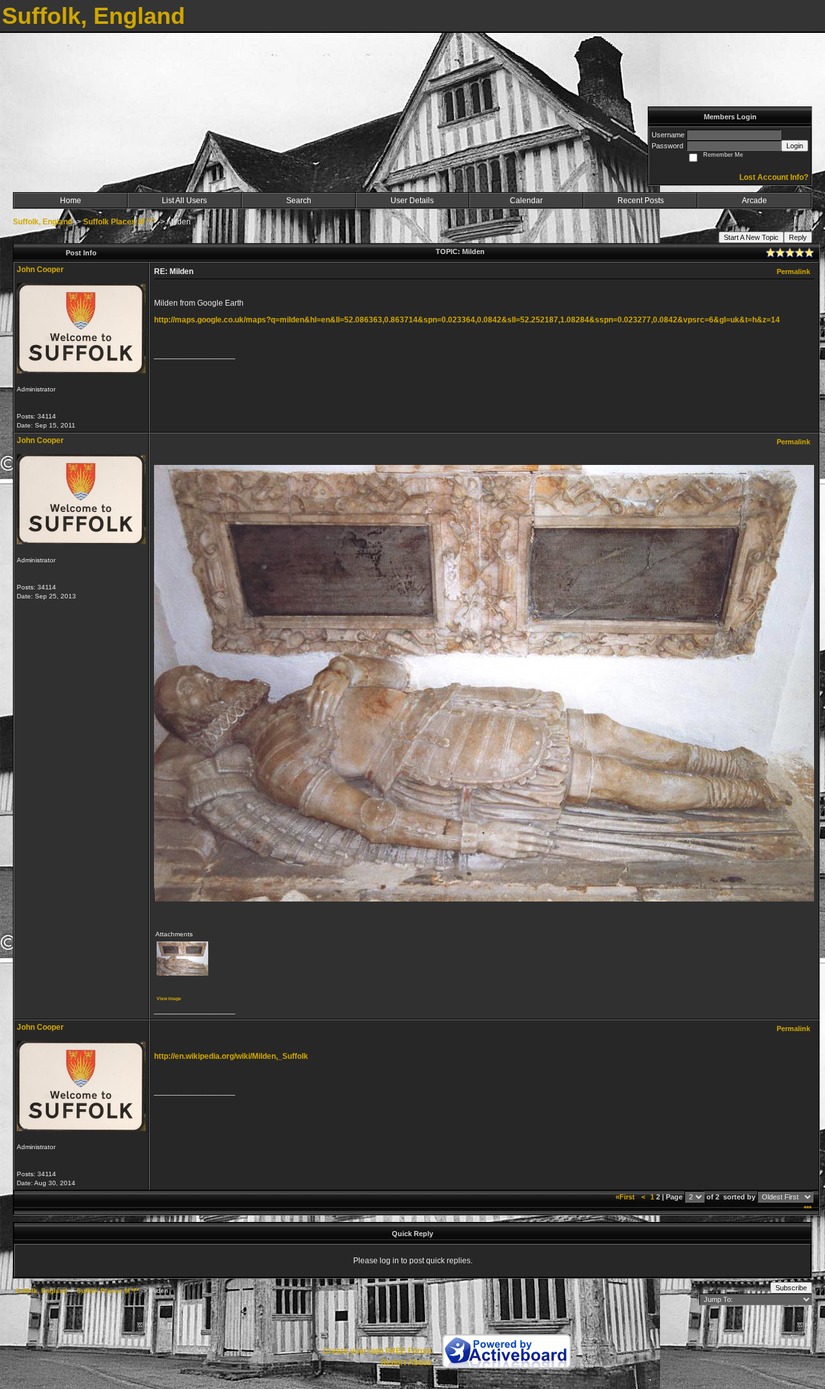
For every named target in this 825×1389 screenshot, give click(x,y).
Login (794, 146)
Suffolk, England (42, 221)
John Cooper (40, 269)
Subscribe (791, 1288)
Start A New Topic (751, 237)
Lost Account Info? (773, 177)
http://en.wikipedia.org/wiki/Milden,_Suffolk (231, 1056)
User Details (412, 200)
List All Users (184, 200)
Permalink (793, 271)
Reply (798, 237)
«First (626, 1197)
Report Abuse (406, 1362)
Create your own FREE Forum (377, 1350)
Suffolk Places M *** (119, 221)
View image (169, 998)
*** (807, 1208)
